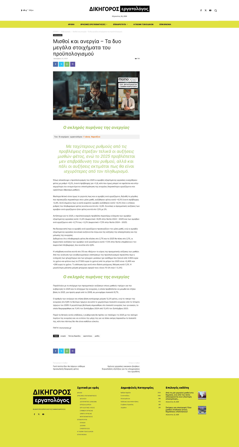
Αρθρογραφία (65, 31)
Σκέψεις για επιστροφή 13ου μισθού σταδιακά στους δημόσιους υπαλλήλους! (178, 409)
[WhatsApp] (66, 64)
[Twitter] (205, 10)
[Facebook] (201, 10)
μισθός (97, 336)
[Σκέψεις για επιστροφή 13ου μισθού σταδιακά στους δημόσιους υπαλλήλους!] (202, 410)
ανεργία (63, 336)
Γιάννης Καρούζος (74, 336)
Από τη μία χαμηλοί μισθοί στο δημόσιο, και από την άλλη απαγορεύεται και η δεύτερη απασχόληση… (180, 395)
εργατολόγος (87, 336)
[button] (216, 10)
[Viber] (72, 64)
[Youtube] (210, 10)
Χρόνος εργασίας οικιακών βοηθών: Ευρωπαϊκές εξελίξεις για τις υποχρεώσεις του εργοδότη (121, 369)
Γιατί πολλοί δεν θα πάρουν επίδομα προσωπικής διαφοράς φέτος (69, 367)
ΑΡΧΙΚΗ (56, 31)
